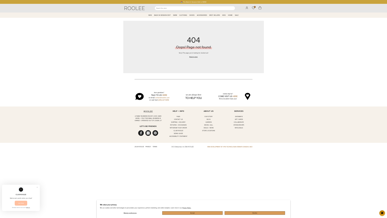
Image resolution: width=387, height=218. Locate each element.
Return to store (193, 57)
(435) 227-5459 (163, 100)
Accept (192, 213)
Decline (254, 213)
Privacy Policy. (186, 208)
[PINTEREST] (155, 133)
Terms (155, 147)
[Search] (195, 8)
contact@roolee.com (162, 97)
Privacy (148, 147)
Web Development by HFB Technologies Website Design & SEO (229, 147)
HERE (164, 95)
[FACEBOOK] (141, 133)
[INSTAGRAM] (148, 133)
